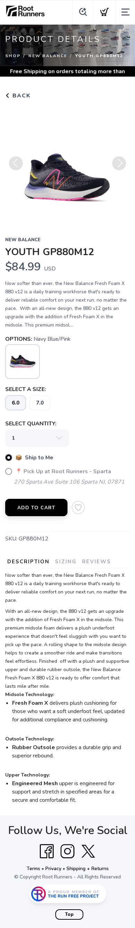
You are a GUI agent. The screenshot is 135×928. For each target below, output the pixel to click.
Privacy (53, 868)
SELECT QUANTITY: (30, 423)
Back (20, 95)
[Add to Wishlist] (78, 507)
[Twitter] (88, 851)
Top (69, 914)
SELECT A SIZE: (25, 389)
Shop (12, 56)
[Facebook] (46, 851)
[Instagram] (67, 851)
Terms (33, 868)
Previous (16, 163)
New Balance (47, 56)
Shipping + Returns (87, 868)
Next (119, 163)
